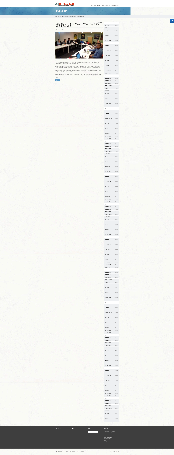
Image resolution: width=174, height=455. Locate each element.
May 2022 (111, 161)
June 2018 (111, 287)
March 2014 (111, 420)
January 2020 (111, 234)
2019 (106, 237)
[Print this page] (98, 22)
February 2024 (111, 103)
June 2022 (111, 158)
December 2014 (111, 400)
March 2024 (111, 100)
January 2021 (111, 201)
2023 (106, 108)
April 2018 (111, 292)
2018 (106, 269)
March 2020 (111, 229)
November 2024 (111, 80)
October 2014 (111, 405)
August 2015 (111, 380)
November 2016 (111, 340)
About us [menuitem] (98, 5)
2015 (106, 368)
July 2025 (111, 58)
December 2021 (111, 176)
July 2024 (111, 90)
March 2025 (111, 68)
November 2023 (111, 113)
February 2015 (111, 393)
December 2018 (111, 272)
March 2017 (111, 327)
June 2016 (111, 352)
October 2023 (111, 116)
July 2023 (111, 123)
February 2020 (111, 231)
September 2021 (111, 184)
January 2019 (111, 267)
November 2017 (111, 307)
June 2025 (111, 60)
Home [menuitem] (92, 5)
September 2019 (111, 247)
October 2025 (111, 50)
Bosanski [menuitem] (94, 2)
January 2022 (111, 171)
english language (58, 16)
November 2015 (111, 373)
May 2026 (111, 30)
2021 (106, 174)
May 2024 (111, 95)
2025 (106, 43)
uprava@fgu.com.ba (72, 451)
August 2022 (111, 153)
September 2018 (111, 279)
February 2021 (111, 199)
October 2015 (111, 375)
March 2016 (111, 360)
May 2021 (111, 191)
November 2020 (111, 209)
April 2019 (111, 259)
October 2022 (111, 148)
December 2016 (111, 337)
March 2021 (111, 196)
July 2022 (111, 156)
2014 (106, 398)
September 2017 (111, 312)
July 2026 (111, 25)
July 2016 (111, 350)
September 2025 (111, 53)
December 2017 (111, 305)
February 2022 (111, 168)
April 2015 (111, 388)
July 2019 (111, 252)
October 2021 (111, 181)
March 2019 (111, 262)
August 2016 (111, 347)
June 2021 (111, 189)
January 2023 (111, 138)
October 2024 (111, 83)
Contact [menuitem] (117, 5)
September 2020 (111, 214)
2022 (106, 141)
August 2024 (111, 88)
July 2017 (111, 317)
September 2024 (111, 85)
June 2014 (111, 413)
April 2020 (111, 226)
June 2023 (111, 126)
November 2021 (111, 179)
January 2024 (111, 105)
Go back (57, 80)
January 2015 (111, 395)
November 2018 (111, 274)
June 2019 (111, 254)
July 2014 (111, 410)
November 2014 (111, 403)
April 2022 (111, 163)
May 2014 (111, 415)
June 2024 (111, 93)
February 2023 (111, 136)
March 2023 (111, 133)
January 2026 (111, 40)
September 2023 (111, 118)
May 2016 (111, 355)
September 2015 (111, 378)
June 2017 (111, 320)
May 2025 (111, 63)
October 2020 (111, 211)
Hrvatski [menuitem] (99, 2)
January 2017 (111, 332)
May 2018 (111, 289)
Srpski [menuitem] (103, 2)
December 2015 (111, 370)
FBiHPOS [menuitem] (73, 436)
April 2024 (111, 98)
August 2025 (111, 55)
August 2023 (111, 121)
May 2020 (111, 224)
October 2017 (111, 310)
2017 (106, 302)
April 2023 (111, 131)
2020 (106, 204)
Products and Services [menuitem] (105, 5)
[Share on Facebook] (101, 22)
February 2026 (111, 37)
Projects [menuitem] (113, 5)
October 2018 (111, 277)
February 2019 (111, 264)
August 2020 (111, 216)
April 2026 (111, 32)
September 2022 (111, 151)
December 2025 (111, 45)
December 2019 (111, 239)
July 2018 (111, 284)
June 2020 (111, 221)
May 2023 (111, 128)
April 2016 (111, 357)
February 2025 (111, 70)
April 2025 (111, 65)
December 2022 (111, 143)
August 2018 (111, 282)
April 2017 (111, 325)
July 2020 (111, 219)
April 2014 (111, 418)
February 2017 (111, 330)
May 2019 (111, 257)
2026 (106, 22)
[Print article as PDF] (99, 22)
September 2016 (111, 345)
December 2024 (111, 78)
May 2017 (111, 322)
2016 (106, 335)
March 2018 (111, 294)
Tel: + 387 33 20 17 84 (80, 451)
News (63, 16)
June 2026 (111, 27)
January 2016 (111, 365)
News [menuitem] (95, 5)
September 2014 (111, 408)
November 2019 (111, 242)
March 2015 (111, 390)
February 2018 (111, 297)
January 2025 (111, 73)
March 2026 (111, 35)
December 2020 (111, 206)
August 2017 (111, 315)
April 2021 (111, 194)
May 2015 (111, 385)
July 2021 (111, 186)
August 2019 (111, 249)
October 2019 (111, 244)
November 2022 (111, 146)
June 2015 (111, 383)
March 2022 (111, 166)
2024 (106, 75)
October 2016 (111, 342)
